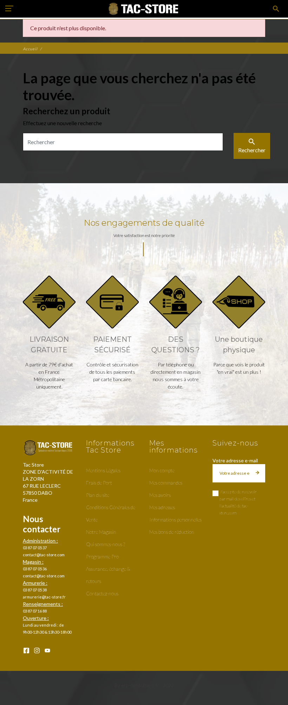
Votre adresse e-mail (235, 460)
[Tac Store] (144, 9)
